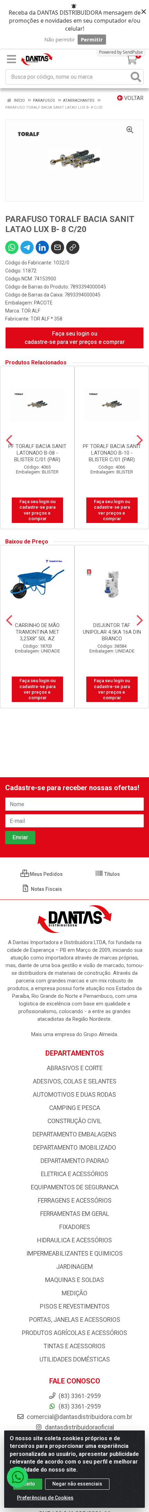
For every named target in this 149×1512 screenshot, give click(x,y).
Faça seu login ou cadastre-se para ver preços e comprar (75, 337)
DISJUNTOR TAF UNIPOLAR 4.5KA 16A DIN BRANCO (112, 632)
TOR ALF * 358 (46, 319)
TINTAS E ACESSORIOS (74, 1346)
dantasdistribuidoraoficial (79, 1427)
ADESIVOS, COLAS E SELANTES (74, 1081)
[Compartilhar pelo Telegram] (27, 247)
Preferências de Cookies (45, 1498)
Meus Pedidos (46, 874)
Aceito (27, 1484)
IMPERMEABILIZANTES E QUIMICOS (74, 1253)
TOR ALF (30, 311)
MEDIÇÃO (74, 1293)
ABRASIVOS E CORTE (75, 1068)
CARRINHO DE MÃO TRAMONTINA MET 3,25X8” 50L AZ (37, 632)
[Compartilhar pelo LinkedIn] (42, 247)
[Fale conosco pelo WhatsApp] (17, 1477)
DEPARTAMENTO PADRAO (75, 1160)
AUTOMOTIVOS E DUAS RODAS (74, 1094)
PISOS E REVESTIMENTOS (74, 1306)
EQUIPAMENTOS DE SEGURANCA (75, 1187)
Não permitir (59, 39)
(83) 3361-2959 (79, 1406)
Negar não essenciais (77, 1484)
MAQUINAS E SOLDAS (74, 1279)
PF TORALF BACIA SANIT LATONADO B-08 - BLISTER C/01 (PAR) (37, 453)
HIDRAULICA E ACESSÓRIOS (74, 1240)
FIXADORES (74, 1227)
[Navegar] (9, 440)
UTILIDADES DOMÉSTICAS (75, 1359)
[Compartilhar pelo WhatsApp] (11, 247)
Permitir (92, 39)
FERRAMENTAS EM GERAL (74, 1213)
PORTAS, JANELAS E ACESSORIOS (74, 1319)
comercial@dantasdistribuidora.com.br (78, 1416)
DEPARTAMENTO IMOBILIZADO (74, 1147)
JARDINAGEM (74, 1266)
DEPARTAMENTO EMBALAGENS (74, 1134)
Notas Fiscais (46, 889)
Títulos (111, 874)
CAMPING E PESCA (74, 1107)
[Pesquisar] (136, 77)
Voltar (133, 98)
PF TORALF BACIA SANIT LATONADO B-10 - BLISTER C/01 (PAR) (112, 453)
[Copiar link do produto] (72, 247)
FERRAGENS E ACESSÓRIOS (75, 1200)
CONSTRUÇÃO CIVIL (74, 1121)
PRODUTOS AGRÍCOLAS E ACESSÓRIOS (74, 1332)
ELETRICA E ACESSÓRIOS (74, 1174)
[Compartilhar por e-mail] (57, 247)
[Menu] (11, 59)
